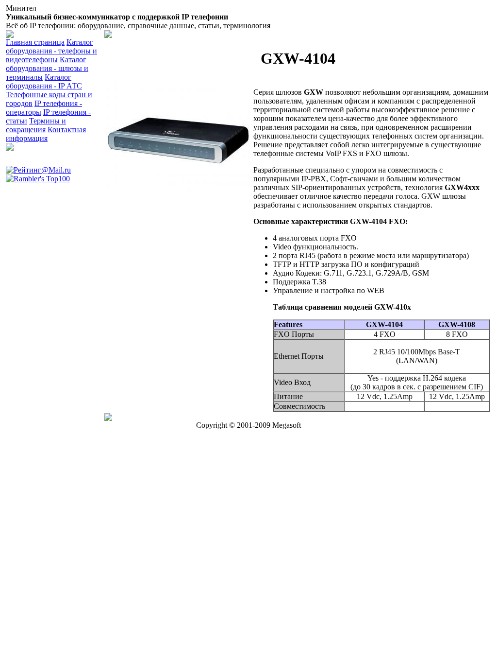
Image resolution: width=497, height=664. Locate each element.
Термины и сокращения (36, 125)
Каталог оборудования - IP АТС (44, 81)
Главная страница (35, 42)
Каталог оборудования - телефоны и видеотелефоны (51, 51)
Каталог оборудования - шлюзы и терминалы (47, 68)
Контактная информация (46, 133)
